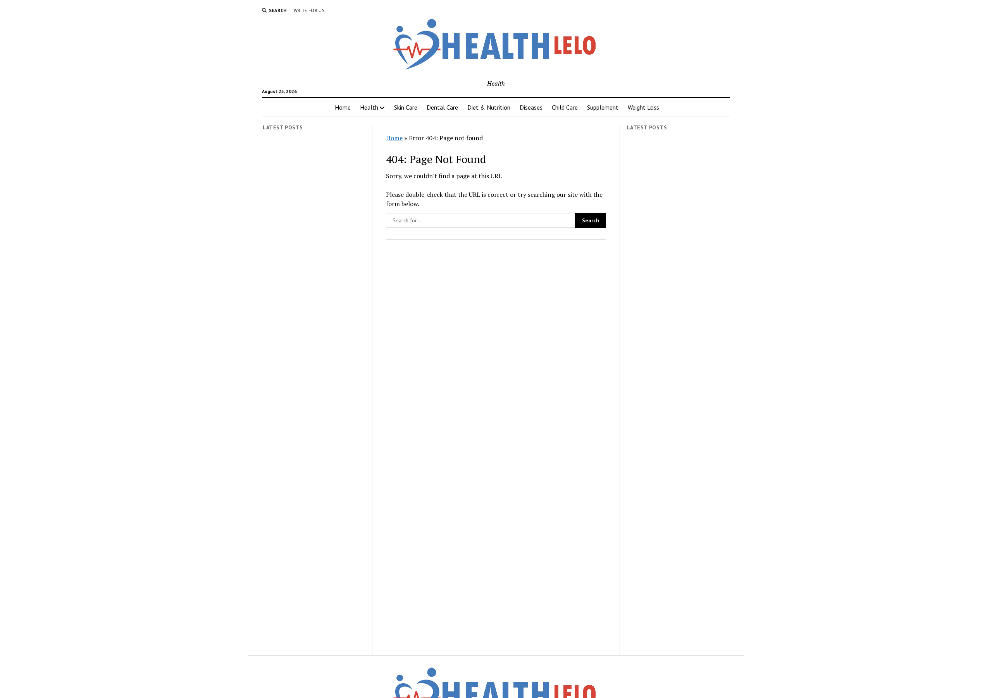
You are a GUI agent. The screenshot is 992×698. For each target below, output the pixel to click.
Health (369, 107)
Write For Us (309, 10)
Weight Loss (643, 107)
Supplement (602, 107)
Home (343, 107)
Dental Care (442, 107)
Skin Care (405, 107)
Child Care (565, 107)
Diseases (531, 107)
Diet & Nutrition (488, 107)
